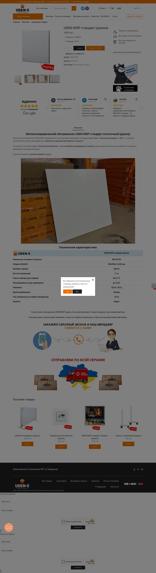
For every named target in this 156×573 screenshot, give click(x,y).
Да (68, 291)
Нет (77, 291)
